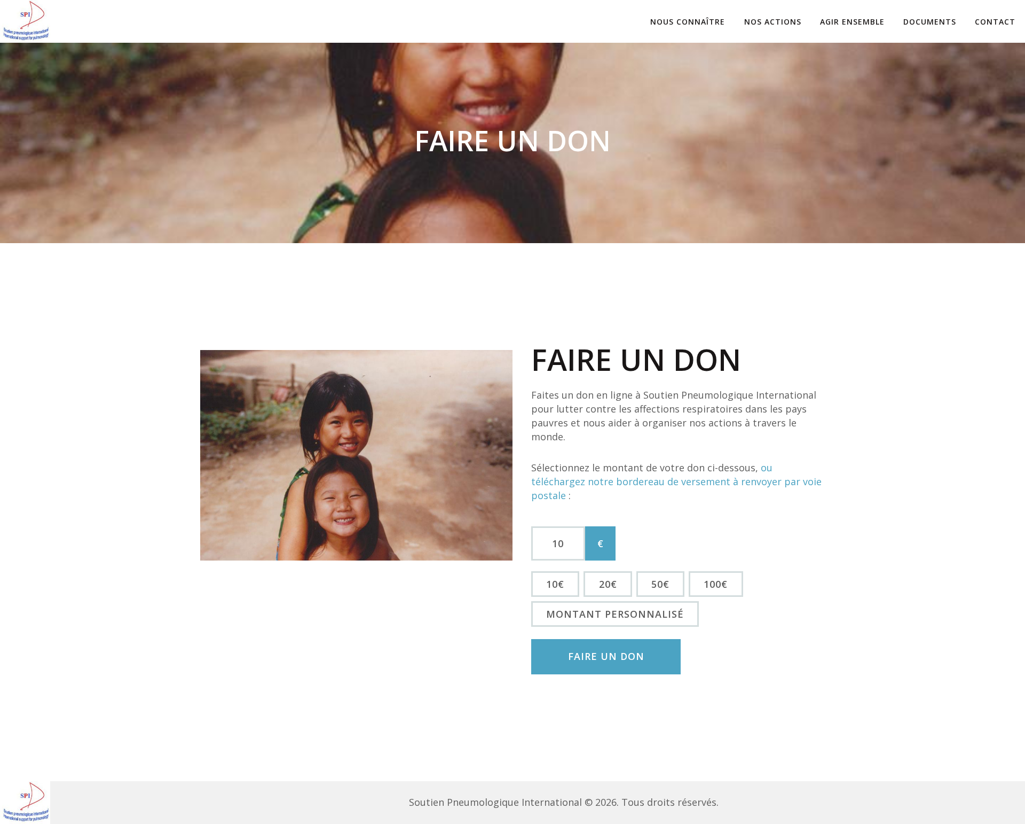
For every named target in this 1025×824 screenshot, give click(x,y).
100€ (716, 584)
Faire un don (606, 656)
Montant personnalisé (615, 614)
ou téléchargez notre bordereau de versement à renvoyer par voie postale (676, 481)
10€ (555, 584)
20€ (608, 584)
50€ (660, 584)
